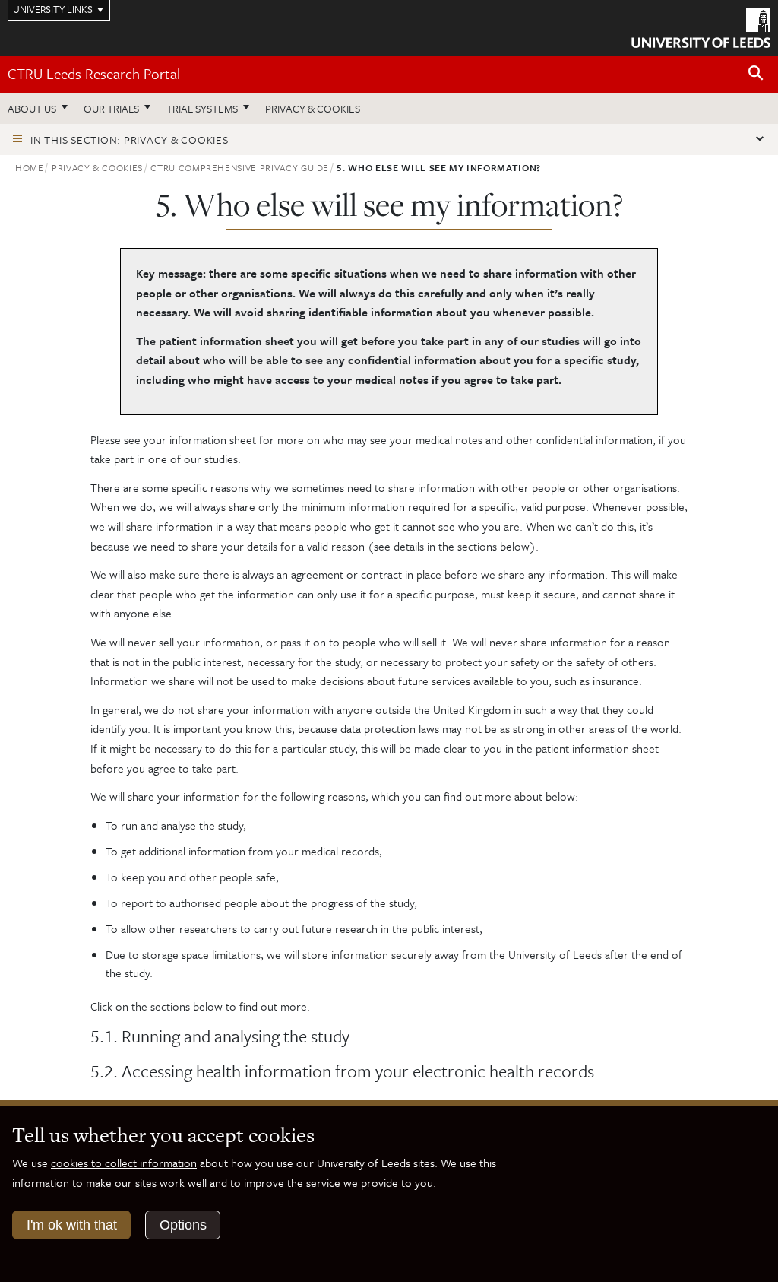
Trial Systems (202, 108)
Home (29, 167)
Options (183, 1225)
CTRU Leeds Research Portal (94, 73)
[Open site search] (755, 73)
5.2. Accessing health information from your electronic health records (342, 1071)
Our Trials (111, 108)
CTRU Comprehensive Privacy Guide (239, 167)
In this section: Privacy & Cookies (129, 140)
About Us (32, 108)
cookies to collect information (124, 1162)
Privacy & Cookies (312, 108)
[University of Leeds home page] (700, 26)
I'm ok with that (72, 1225)
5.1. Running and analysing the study (219, 1036)
